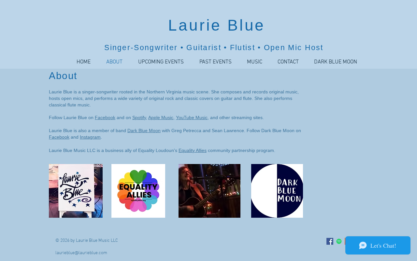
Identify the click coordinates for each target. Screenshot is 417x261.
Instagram (90, 137)
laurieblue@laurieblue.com (81, 253)
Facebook (105, 117)
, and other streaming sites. (236, 117)
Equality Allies (193, 150)
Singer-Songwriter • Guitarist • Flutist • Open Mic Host (214, 47)
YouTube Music (192, 117)
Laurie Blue (214, 25)
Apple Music (160, 117)
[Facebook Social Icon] (329, 241)
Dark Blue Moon (144, 130)
